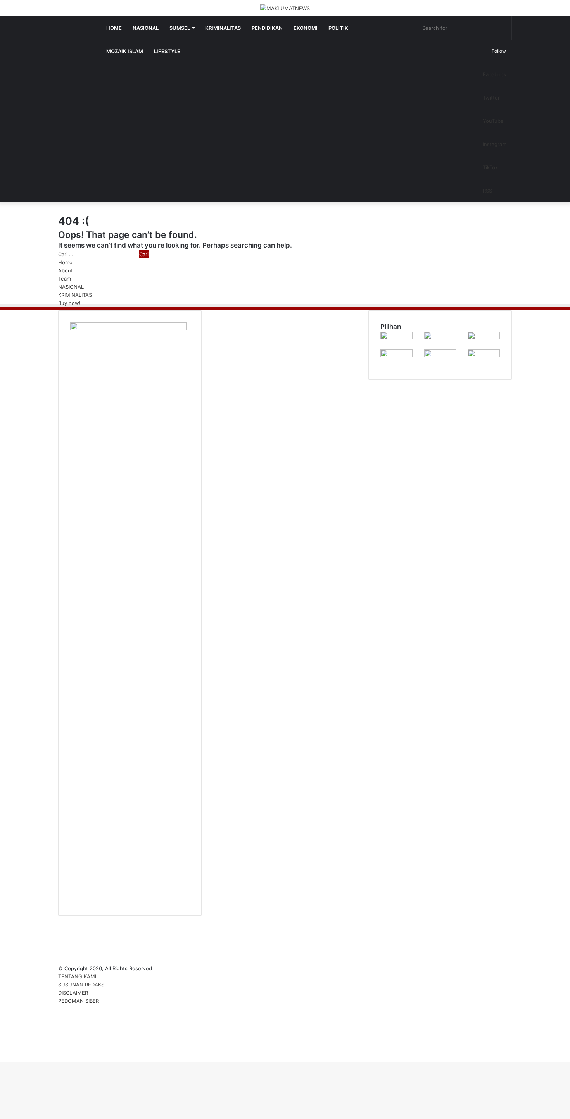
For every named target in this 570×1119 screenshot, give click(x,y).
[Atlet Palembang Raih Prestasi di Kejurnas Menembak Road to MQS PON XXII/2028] (396, 337)
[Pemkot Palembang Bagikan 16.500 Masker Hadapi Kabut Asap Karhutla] (396, 355)
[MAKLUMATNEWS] (285, 8)
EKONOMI (306, 28)
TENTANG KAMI (77, 976)
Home (65, 262)
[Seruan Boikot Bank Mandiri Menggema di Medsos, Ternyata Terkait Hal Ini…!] (440, 337)
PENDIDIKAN (267, 28)
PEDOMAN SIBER (78, 1001)
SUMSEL (179, 28)
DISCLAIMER (73, 993)
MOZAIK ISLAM (124, 51)
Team (64, 278)
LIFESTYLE (167, 51)
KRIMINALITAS (223, 28)
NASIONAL (146, 28)
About (65, 270)
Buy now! (69, 303)
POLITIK (338, 28)
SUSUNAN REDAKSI (81, 984)
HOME (114, 28)
